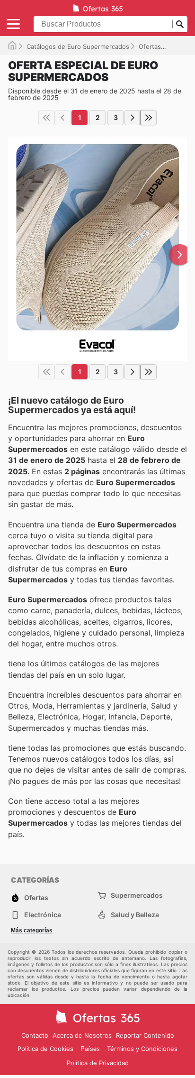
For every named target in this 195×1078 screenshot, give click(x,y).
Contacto (34, 1035)
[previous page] (62, 117)
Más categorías (32, 930)
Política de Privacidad (98, 1063)
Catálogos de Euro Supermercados (78, 46)
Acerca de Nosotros (82, 1035)
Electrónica (42, 915)
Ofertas (150, 46)
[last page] (149, 117)
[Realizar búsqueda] (179, 24)
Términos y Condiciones (142, 1048)
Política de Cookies (45, 1048)
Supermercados (137, 895)
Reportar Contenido (145, 1035)
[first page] (46, 117)
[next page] (132, 117)
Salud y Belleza (135, 915)
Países (90, 1048)
